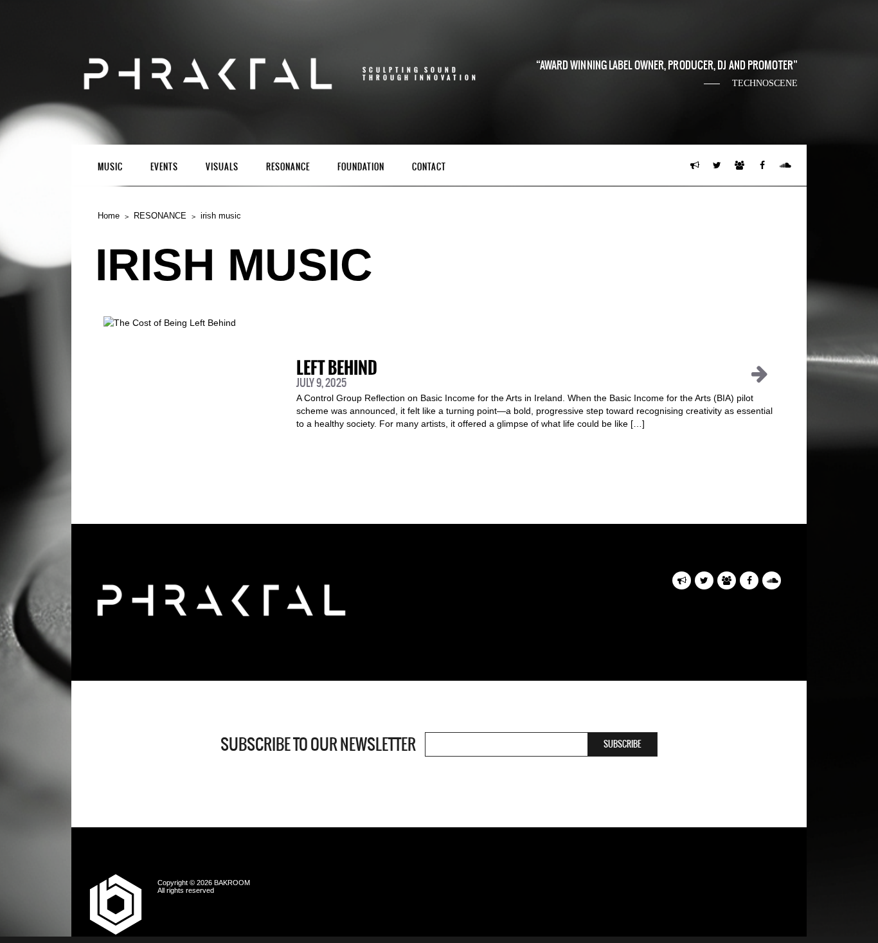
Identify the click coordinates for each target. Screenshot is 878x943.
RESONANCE (288, 167)
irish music (221, 215)
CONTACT (429, 167)
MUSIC (110, 167)
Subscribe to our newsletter (318, 744)
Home (109, 215)
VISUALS (222, 167)
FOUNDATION (360, 167)
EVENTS (164, 167)
